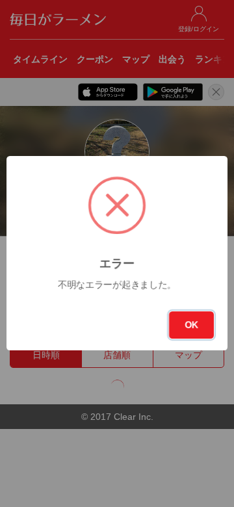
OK (191, 325)
